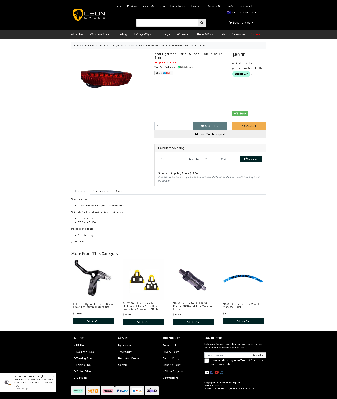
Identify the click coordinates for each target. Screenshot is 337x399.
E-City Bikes (80, 377)
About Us (148, 6)
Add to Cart (212, 126)
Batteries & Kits (203, 34)
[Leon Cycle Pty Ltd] (88, 14)
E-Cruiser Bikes (82, 371)
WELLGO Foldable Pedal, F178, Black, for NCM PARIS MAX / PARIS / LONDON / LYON (34, 382)
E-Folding (162, 34)
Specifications (101, 191)
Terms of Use (170, 345)
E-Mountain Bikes (84, 351)
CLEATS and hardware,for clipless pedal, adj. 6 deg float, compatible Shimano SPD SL (140, 306)
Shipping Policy (171, 364)
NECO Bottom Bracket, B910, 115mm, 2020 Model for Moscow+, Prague (193, 306)
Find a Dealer (178, 6)
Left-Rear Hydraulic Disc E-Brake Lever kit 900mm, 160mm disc (93, 306)
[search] (202, 23)
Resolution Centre (128, 358)
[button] (249, 126)
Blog (162, 6)
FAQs (230, 6)
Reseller (195, 6)
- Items (242, 22)
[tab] (80, 191)
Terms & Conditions (251, 360)
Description (80, 191)
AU (233, 12)
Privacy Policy (171, 351)
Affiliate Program (173, 371)
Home (118, 6)
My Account (247, 12)
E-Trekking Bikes (83, 358)
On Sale (255, 34)
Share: (159, 73)
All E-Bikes (77, 34)
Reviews (120, 191)
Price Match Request (211, 134)
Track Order (125, 351)
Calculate (252, 158)
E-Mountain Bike (98, 34)
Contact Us (214, 6)
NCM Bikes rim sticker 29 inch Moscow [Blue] (241, 306)
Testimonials (246, 6)
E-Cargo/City (141, 34)
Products (132, 6)
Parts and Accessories (232, 34)
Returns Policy (171, 358)
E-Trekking (121, 34)
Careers (122, 364)
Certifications (170, 377)
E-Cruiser (181, 34)
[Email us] (207, 372)
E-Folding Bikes (83, 364)
